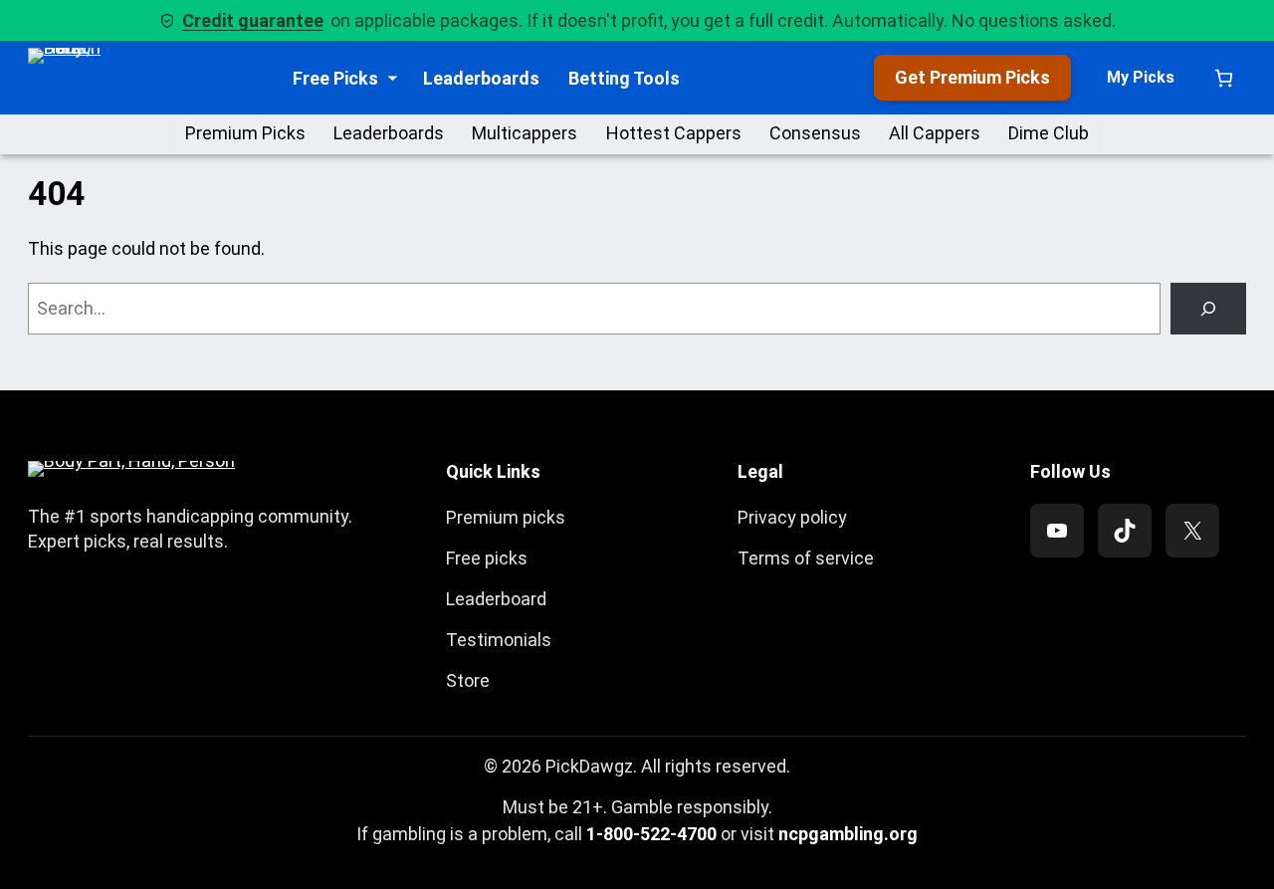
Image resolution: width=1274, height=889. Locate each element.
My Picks (1140, 77)
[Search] (1208, 308)
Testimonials (498, 639)
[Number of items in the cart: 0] (1223, 78)
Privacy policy (792, 517)
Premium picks (505, 517)
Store (468, 680)
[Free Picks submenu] (392, 78)
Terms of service (806, 558)
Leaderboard (496, 598)
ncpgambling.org (848, 833)
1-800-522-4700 (651, 833)
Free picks (487, 558)
